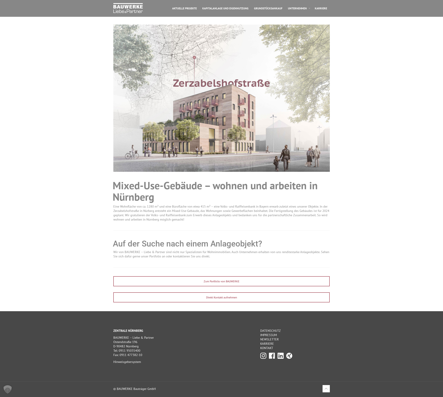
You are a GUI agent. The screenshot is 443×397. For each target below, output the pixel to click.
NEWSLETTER (269, 339)
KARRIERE (267, 344)
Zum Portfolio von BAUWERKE (221, 281)
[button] (7, 389)
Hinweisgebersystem (127, 362)
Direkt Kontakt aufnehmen (221, 297)
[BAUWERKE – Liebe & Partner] (128, 8)
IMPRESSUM (268, 335)
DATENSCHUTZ (270, 331)
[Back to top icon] (326, 388)
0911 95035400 (129, 351)
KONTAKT (266, 348)
